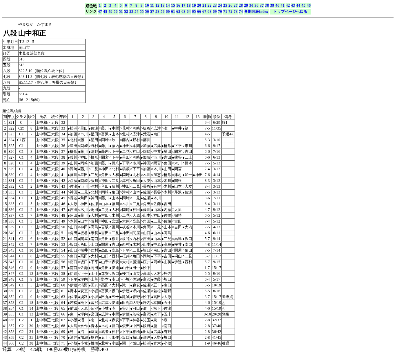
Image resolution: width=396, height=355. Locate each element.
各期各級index (256, 11)
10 (147, 5)
